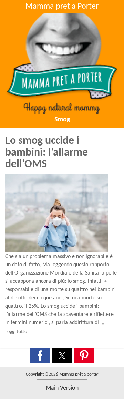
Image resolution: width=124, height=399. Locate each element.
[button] (40, 355)
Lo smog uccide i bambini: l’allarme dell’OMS (46, 153)
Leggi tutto (16, 332)
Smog (62, 119)
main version (62, 388)
